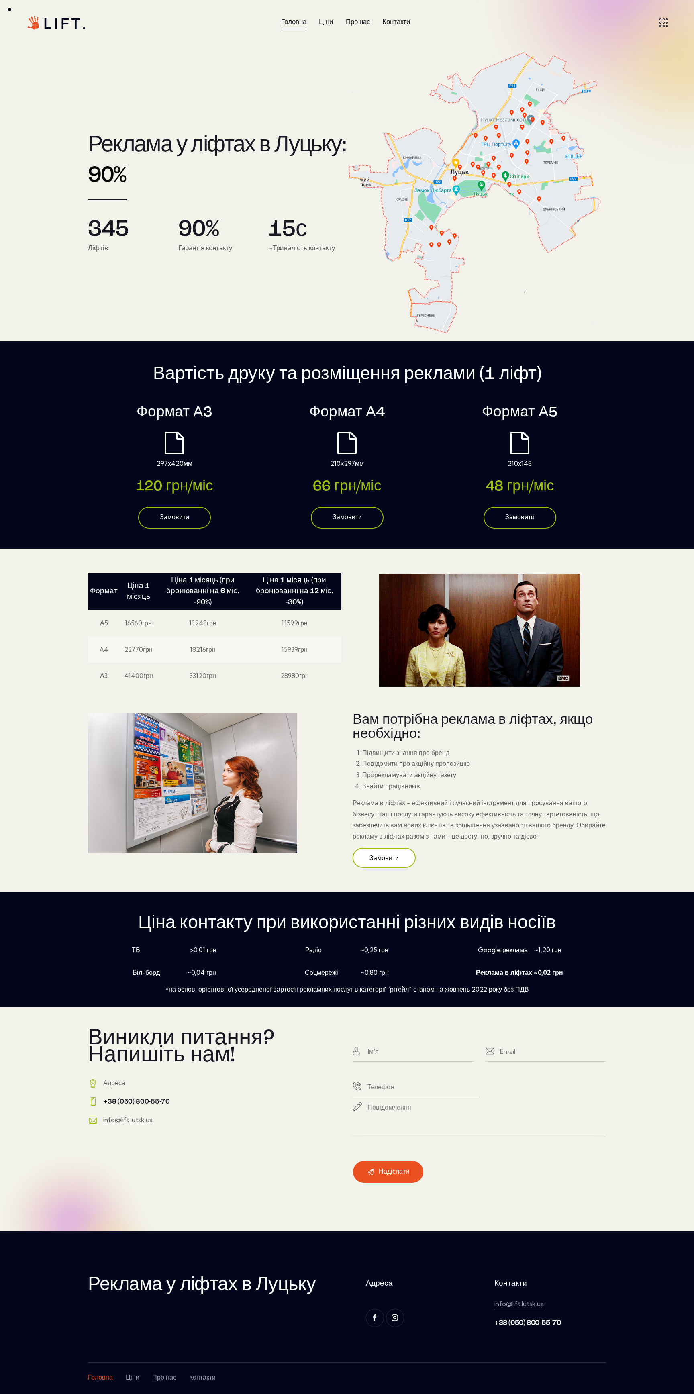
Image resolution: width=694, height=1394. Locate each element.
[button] (384, 858)
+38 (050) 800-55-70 (527, 1323)
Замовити (174, 517)
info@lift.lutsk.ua (128, 1120)
